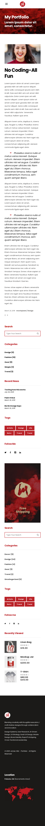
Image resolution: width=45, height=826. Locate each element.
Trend (7, 371)
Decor (7, 554)
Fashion (8, 357)
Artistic (10, 428)
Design (30, 311)
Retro (9, 433)
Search (9, 326)
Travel (19, 433)
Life (30, 428)
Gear (7, 362)
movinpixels (21, 311)
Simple (8, 367)
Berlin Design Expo (13, 406)
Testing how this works (15, 389)
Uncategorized (11, 579)
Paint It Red (10, 398)
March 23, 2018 (10, 311)
